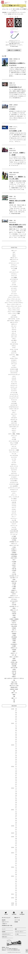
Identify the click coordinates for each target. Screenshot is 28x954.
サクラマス (14, 373)
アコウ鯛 (14, 268)
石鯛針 (14, 646)
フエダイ (14, 477)
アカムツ (14, 265)
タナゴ (14, 428)
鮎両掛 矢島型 (14, 689)
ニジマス (14, 457)
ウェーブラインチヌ (14, 310)
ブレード (14, 495)
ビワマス (14, 473)
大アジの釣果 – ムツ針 (15, 131)
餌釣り (14, 676)
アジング (14, 275)
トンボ (14, 453)
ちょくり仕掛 (14, 443)
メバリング (14, 525)
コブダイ (14, 367)
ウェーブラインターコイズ (14, 306)
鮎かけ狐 (14, 682)
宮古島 (14, 583)
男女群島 (14, 637)
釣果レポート (14, 6)
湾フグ (14, 630)
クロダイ (14, 360)
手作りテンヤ (14, 595)
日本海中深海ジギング (15, 87)
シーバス (14, 382)
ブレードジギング (14, 497)
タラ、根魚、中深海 (14, 434)
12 (16, 723)
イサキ (14, 284)
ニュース (3, 929)
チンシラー (14, 444)
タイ (14, 412)
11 (16, 725)
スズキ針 (14, 403)
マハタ (14, 511)
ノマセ (14, 459)
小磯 (14, 585)
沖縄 (14, 617)
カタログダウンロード (6, 934)
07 (16, 711)
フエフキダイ (14, 479)
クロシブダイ (14, 358)
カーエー (14, 326)
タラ (14, 432)
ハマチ (14, 462)
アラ (14, 283)
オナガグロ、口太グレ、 (14, 320)
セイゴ (14, 410)
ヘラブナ (14, 500)
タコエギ (14, 417)
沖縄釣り (14, 621)
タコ (14, 416)
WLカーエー (14, 257)
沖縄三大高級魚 (14, 619)
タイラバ (14, 414)
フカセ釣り (14, 480)
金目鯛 (14, 666)
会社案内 (3, 931)
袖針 (14, 658)
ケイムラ (14, 364)
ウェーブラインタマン (14, 308)
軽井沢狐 (14, 664)
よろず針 (14, 529)
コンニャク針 (14, 371)
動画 (16, 929)
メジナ (14, 524)
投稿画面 (16, 921)
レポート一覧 (17, 920)
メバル (14, 527)
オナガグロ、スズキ (14, 319)
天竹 (14, 572)
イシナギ (14, 290)
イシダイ (14, 288)
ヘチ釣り (14, 498)
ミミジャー (14, 518)
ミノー (14, 516)
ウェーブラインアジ (14, 297)
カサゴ (14, 329)
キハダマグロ (14, 344)
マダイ (14, 509)
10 (16, 727)
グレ (14, 356)
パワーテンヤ (14, 466)
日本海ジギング (14, 606)
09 (16, 728)
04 (16, 716)
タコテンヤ (14, 419)
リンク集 (16, 934)
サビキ (14, 378)
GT (14, 252)
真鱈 (14, 642)
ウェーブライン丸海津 (14, 311)
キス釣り (14, 340)
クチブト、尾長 (14, 355)
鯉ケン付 (14, 692)
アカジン (14, 261)
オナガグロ (14, 317)
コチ (14, 365)
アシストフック (14, 272)
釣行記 (14, 671)
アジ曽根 (14, 277)
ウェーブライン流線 (14, 313)
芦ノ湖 (14, 655)
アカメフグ (14, 266)
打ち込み (14, 599)
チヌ (14, 437)
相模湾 (14, 639)
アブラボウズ (14, 279)
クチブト (14, 353)
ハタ (14, 461)
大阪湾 (14, 570)
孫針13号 (14, 581)
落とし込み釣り (14, 657)
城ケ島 (14, 568)
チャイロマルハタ (14, 441)
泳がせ (14, 622)
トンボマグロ (14, 455)
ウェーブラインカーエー (14, 299)
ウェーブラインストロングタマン (14, 302)
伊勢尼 (14, 552)
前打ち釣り (14, 558)
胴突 (14, 651)
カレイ (14, 333)
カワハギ (14, 335)
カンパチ (14, 337)
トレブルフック (14, 452)
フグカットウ (14, 482)
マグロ (14, 506)
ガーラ (14, 328)
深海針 (14, 628)
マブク (14, 513)
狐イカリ (14, 631)
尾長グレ (14, 590)
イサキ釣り (12, 109)
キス (14, 338)
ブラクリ (14, 491)
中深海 (14, 540)
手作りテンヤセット (14, 597)
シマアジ (14, 390)
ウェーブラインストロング (14, 301)
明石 (14, 608)
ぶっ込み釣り (14, 486)
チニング (14, 435)
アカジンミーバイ (14, 263)
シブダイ (14, 389)
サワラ (14, 380)
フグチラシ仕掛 (14, 484)
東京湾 (14, 613)
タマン (14, 430)
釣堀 (14, 669)
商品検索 (3, 920)
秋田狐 (14, 649)
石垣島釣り (14, 644)
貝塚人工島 (14, 662)
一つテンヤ (14, 534)
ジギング (14, 383)
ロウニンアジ (14, 533)
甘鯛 (14, 635)
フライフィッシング (14, 488)
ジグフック (14, 385)
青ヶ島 (14, 673)
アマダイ (14, 281)
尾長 (14, 588)
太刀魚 (14, 574)
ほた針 (14, 502)
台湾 (14, 567)
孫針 (14, 579)
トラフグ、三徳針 (14, 450)
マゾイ (14, 507)
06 (16, 712)
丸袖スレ (14, 549)
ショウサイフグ (14, 398)
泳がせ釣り (14, 624)
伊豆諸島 (14, 556)
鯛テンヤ (14, 698)
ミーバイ (14, 515)
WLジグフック (14, 259)
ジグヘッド (14, 387)
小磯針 (14, 586)
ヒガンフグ (14, 468)
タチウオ (14, 423)
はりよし (14, 464)
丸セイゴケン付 (14, 545)
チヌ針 (14, 439)
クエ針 (14, 351)
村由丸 (14, 612)
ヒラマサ (14, 470)
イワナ (14, 292)
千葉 (14, 563)
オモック (14, 324)
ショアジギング (14, 396)
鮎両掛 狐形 (14, 687)
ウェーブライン (14, 295)
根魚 (14, 615)
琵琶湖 (14, 633)
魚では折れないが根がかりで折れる (14, 678)
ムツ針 (14, 520)
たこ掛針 (14, 421)
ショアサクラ (14, 394)
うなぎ (14, 315)
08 (16, 709)
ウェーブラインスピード (14, 304)
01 (16, 721)
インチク (14, 293)
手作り (14, 594)
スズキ (14, 401)
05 (16, 714)
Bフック (14, 250)
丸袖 (14, 547)
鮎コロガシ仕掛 (14, 685)
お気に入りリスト (5, 921)
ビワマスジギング (14, 475)
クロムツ (14, 362)
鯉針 (14, 694)
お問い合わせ (4, 936)
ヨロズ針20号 (14, 531)
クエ (14, 347)
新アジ (14, 603)
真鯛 (14, 640)
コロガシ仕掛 (14, 369)
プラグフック (14, 489)
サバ (14, 376)
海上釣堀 (14, 626)
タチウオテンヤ (14, 426)
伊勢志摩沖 (14, 554)
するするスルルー (14, 407)
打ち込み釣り (14, 601)
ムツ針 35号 (14, 522)
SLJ (14, 254)
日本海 (14, 604)
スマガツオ (14, 405)
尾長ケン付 (14, 592)
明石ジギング (14, 610)
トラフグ (14, 448)
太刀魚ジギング (14, 576)
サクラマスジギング (14, 374)
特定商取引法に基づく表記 (7, 925)
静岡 (14, 675)
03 (16, 718)
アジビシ (14, 274)
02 (16, 719)
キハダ (14, 342)
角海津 (14, 660)
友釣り (14, 565)
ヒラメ (14, 471)
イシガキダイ (14, 286)
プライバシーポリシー (19, 931)
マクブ (14, 504)
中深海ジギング (14, 542)
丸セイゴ (14, 543)
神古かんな (14, 648)
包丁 (14, 559)
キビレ (14, 346)
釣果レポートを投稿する (14, 50)
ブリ (14, 493)
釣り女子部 (14, 667)
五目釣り (14, 551)
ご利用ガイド (4, 923)
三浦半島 (14, 538)
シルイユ (14, 399)
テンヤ (14, 446)
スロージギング (14, 409)
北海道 (14, 561)
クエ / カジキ (14, 349)
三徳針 (14, 536)
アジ (14, 270)
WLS (14, 256)
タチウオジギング (14, 425)
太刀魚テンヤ (14, 577)
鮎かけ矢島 (14, 684)
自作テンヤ (14, 653)
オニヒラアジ (14, 322)
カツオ (14, 331)
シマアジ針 (14, 392)
